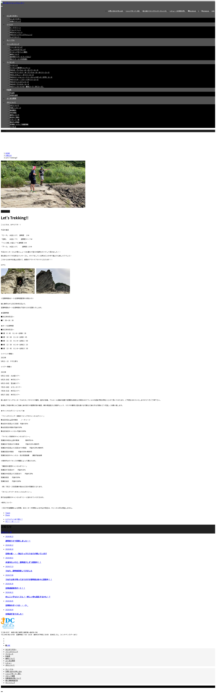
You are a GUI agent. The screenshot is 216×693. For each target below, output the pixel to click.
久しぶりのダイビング (18, 49)
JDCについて (11, 102)
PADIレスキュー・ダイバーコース (22, 75)
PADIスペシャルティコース (19, 82)
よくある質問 (11, 98)
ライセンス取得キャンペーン (20, 68)
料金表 (9, 90)
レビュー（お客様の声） (178, 11)
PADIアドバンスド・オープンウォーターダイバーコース (30, 72)
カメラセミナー (15, 37)
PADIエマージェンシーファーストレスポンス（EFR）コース (31, 77)
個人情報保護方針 (11, 680)
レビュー (8, 663)
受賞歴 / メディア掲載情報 (19, 124)
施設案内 (13, 110)
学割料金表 (14, 95)
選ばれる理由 (14, 122)
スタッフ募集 (10, 676)
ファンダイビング (13, 44)
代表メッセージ (15, 108)
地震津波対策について (13, 678)
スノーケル (11, 40)
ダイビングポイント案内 (18, 52)
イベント (10, 24)
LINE (213, 11)
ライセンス (11, 62)
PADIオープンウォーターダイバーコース (24, 70)
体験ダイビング (15, 21)
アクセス (13, 127)
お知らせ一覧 (6, 532)
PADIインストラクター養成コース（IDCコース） (27, 86)
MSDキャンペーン (16, 32)
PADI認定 (13, 112)
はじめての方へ (12, 16)
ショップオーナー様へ (133, 11)
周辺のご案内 (14, 117)
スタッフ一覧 (14, 119)
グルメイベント (15, 30)
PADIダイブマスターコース (19, 84)
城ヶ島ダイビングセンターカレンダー (155, 11)
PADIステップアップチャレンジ (21, 34)
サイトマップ (10, 683)
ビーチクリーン (15, 27)
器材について (14, 54)
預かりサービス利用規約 (18, 59)
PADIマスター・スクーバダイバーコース (24, 79)
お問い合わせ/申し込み (115, 11)
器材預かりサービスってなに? (20, 57)
